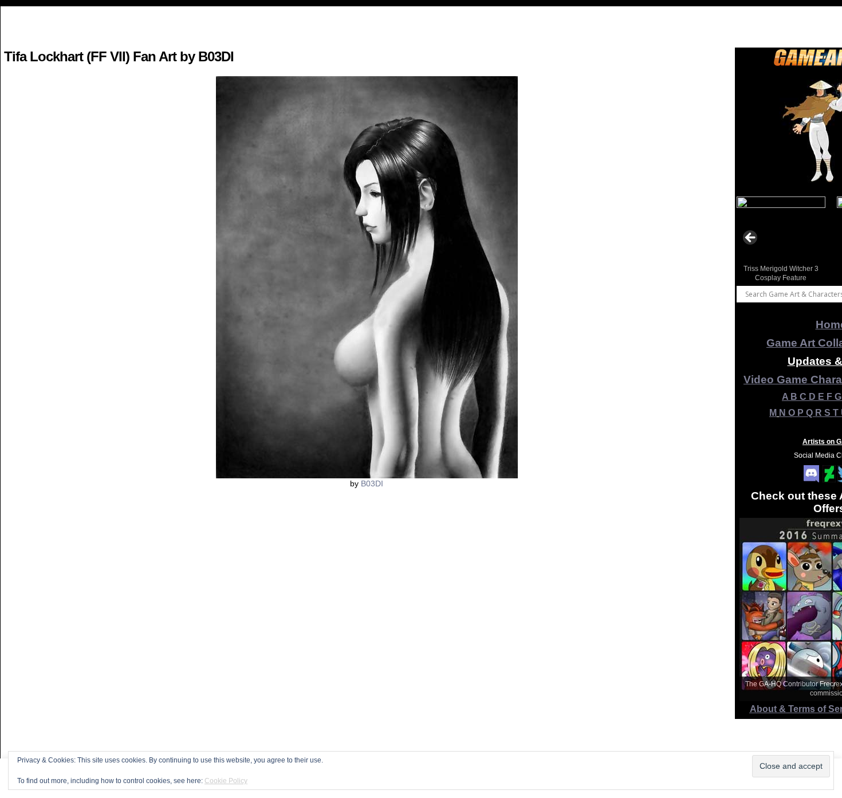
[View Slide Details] (781, 241)
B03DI (372, 483)
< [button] (751, 238)
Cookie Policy (225, 781)
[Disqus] (367, 647)
